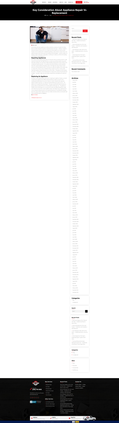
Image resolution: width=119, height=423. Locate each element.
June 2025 (74, 111)
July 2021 (74, 206)
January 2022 (75, 201)
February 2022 (75, 199)
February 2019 (75, 268)
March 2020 (75, 239)
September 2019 (75, 252)
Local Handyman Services (50, 401)
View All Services (48, 394)
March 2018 (75, 285)
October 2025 (75, 102)
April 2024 (75, 142)
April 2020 (75, 237)
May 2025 (74, 113)
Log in (74, 363)
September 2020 (76, 226)
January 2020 (75, 243)
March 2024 (75, 144)
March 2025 (75, 117)
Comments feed (75, 367)
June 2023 (74, 164)
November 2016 (75, 292)
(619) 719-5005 (35, 94)
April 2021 (74, 210)
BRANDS (49, 2)
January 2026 (75, 95)
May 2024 (74, 139)
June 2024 (74, 137)
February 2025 (75, 119)
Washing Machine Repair (50, 390)
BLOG (66, 2)
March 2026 (75, 91)
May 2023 (74, 166)
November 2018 (75, 274)
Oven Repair (48, 392)
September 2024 (76, 131)
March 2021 (75, 212)
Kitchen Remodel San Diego (50, 406)
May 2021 (74, 208)
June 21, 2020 (34, 45)
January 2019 (75, 270)
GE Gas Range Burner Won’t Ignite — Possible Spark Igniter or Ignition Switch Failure (79, 56)
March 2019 (75, 265)
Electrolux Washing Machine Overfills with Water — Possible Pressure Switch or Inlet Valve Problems (67, 411)
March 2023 (75, 170)
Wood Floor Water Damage (50, 403)
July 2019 (74, 257)
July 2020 (74, 230)
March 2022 (75, 197)
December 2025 (75, 97)
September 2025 (76, 104)
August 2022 (75, 186)
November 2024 (76, 126)
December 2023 (75, 150)
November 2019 (75, 248)
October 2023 (75, 155)
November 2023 (75, 153)
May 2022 (74, 192)
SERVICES (44, 2)
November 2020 (76, 221)
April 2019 (74, 263)
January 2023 (75, 175)
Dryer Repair (48, 386)
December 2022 (75, 177)
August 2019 (75, 254)
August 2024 (75, 133)
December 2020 (75, 219)
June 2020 (74, 232)
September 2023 (76, 157)
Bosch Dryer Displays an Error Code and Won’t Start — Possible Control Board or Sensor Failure (79, 41)
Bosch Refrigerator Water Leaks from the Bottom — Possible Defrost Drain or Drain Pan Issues (80, 51)
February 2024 (75, 146)
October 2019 (75, 250)
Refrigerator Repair (49, 384)
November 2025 (75, 100)
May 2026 (74, 86)
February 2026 (75, 93)
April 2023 (74, 168)
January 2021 (75, 217)
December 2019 (75, 245)
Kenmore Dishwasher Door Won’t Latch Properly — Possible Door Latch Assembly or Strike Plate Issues (79, 46)
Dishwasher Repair (49, 388)
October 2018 (75, 276)
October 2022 (75, 181)
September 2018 (75, 279)
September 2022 (76, 184)
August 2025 (75, 106)
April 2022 (74, 195)
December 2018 (75, 272)
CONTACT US (70, 2)
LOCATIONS (55, 2)
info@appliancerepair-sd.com (36, 97)
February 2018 (75, 288)
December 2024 (75, 124)
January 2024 (75, 148)
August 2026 (75, 80)
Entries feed (75, 365)
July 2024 (74, 135)
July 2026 (74, 82)
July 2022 (74, 188)
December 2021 (75, 204)
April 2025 (74, 115)
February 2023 (75, 173)
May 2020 (74, 234)
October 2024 (75, 128)
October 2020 (75, 223)
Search (73, 28)
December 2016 (75, 290)
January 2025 (75, 122)
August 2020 (75, 228)
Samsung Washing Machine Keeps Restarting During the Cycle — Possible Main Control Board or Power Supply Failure (79, 61)
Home (47, 15)
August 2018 (75, 281)
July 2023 (74, 161)
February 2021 (75, 215)
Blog (50, 15)
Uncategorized (75, 302)
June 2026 (74, 84)
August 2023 (75, 159)
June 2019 (74, 259)
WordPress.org (75, 370)
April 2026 (74, 89)
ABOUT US (61, 2)
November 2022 (75, 179)
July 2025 (74, 108)
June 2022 (74, 190)
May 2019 (74, 261)
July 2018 (74, 283)
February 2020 (75, 241)
